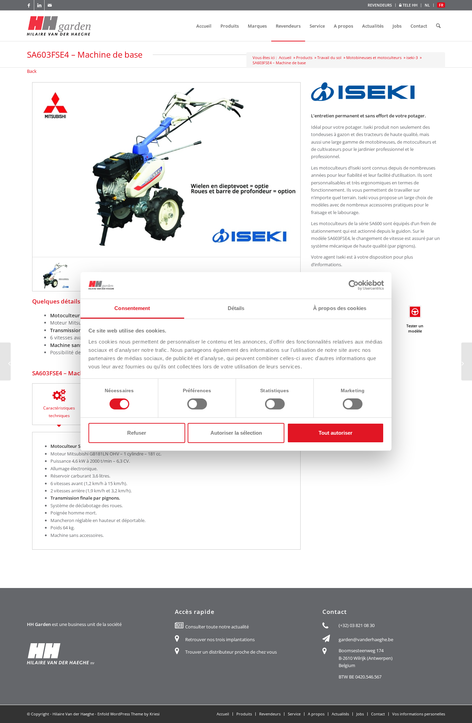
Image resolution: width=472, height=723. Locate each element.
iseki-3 (412, 57)
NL (427, 5)
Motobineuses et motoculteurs (374, 57)
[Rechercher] (438, 26)
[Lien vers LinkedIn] (39, 5)
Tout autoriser (335, 433)
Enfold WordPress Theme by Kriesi (128, 713)
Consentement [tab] (132, 308)
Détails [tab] (236, 308)
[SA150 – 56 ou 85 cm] (5, 361)
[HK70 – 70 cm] (466, 361)
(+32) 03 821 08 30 (357, 625)
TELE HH (409, 5)
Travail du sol (329, 57)
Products (304, 57)
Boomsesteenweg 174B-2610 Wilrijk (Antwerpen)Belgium (366, 657)
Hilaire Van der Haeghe (73, 713)
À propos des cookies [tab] (339, 308)
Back (32, 71)
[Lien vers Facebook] (29, 5)
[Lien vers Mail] (50, 5)
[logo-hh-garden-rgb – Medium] (59, 26)
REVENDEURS (380, 5)
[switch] (197, 403)
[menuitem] (380, 5)
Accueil (285, 57)
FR (441, 5)
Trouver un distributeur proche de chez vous (231, 652)
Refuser (136, 433)
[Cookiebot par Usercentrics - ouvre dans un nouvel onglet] (353, 285)
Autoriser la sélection (236, 433)
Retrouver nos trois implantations (220, 639)
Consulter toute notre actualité (217, 627)
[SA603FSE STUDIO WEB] (54, 276)
